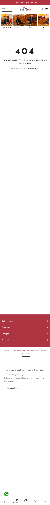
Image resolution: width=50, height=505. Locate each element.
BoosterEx (26, 354)
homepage (33, 69)
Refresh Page (13, 388)
